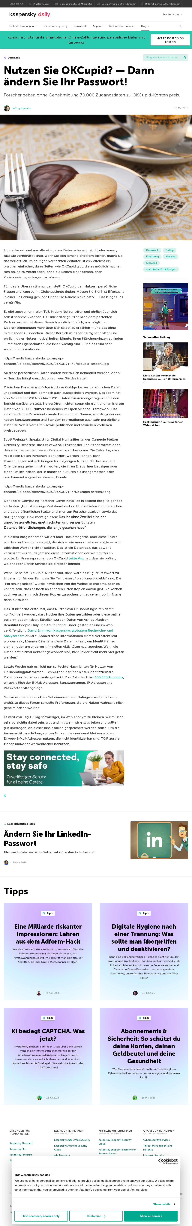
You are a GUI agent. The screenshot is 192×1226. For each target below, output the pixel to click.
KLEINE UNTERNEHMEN (68, 1130)
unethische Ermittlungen (161, 269)
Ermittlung (152, 256)
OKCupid (151, 262)
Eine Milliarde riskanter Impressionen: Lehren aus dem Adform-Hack (48, 934)
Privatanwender (41, 4)
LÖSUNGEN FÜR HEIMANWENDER (20, 1132)
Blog (143, 26)
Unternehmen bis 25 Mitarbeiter (76, 4)
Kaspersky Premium (21, 1154)
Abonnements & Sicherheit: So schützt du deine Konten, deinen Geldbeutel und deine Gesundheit (144, 1046)
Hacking (171, 256)
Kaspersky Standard (21, 1143)
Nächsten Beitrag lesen (21, 823)
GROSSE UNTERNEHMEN (158, 1130)
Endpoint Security (153, 1155)
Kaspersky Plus (18, 1149)
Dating (169, 250)
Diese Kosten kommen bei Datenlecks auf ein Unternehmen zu (164, 379)
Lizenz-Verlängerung (55, 26)
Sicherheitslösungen (22, 26)
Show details (161, 1204)
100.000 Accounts (109, 677)
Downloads (80, 26)
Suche (185, 57)
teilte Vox (76, 558)
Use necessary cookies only (41, 1216)
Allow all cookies (151, 1216)
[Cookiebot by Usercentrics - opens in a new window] (161, 1161)
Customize (94, 1216)
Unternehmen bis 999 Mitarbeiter (119, 4)
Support (98, 26)
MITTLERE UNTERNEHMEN (115, 1130)
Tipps (49, 913)
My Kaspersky (171, 14)
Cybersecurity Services (156, 1140)
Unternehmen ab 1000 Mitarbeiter (162, 4)
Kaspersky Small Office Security (72, 1140)
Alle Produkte (62, 1155)
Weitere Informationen (122, 26)
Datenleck (13, 57)
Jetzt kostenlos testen (170, 40)
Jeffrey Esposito (21, 108)
